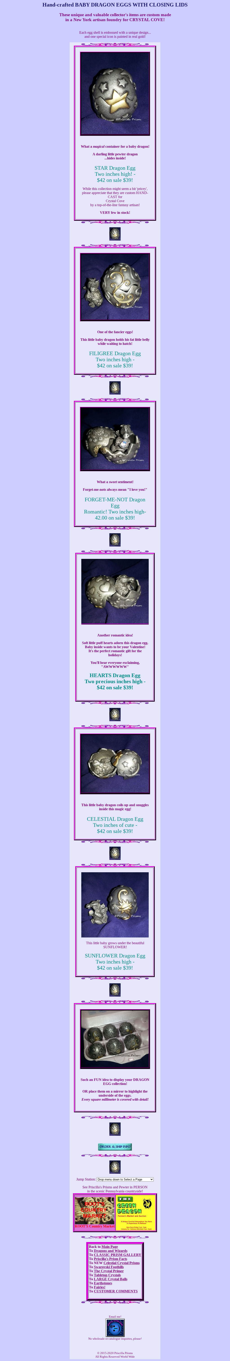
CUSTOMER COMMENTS (116, 1291)
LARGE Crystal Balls (110, 1279)
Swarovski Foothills (109, 1267)
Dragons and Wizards (110, 1251)
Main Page (110, 1247)
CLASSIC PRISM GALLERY (117, 1255)
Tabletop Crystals (107, 1275)
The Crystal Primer (109, 1271)
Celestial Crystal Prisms (122, 1263)
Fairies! (99, 1287)
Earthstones (103, 1283)
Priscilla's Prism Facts (110, 1259)
